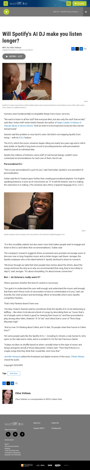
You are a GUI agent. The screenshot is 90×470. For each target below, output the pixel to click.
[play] (6, 11)
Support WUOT (39, 428)
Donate (80, 3)
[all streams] (86, 11)
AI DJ (21, 137)
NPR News (14, 373)
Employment (56, 428)
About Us (37, 423)
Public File (55, 423)
